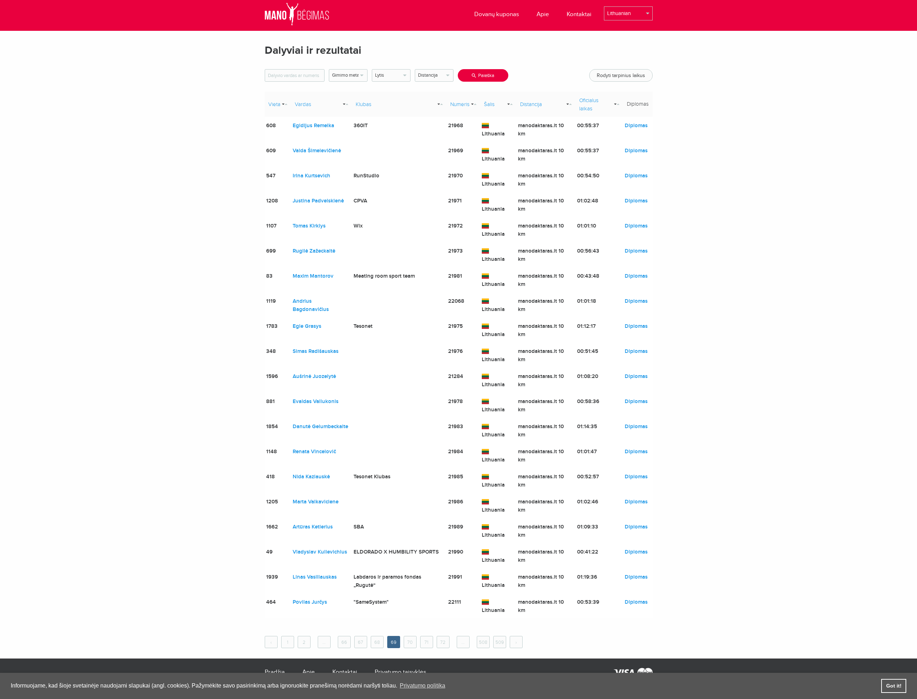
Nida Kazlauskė (311, 476)
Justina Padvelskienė (318, 200)
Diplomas (636, 125)
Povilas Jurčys (310, 602)
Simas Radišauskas (316, 351)
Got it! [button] (894, 686)
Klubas (363, 104)
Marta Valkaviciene (316, 501)
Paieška (486, 75)
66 (344, 642)
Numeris (460, 104)
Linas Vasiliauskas (315, 577)
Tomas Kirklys (309, 225)
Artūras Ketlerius (313, 526)
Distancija (531, 104)
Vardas (303, 104)
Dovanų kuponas (496, 14)
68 (377, 642)
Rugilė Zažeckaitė (314, 251)
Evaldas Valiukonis (316, 401)
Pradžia (275, 672)
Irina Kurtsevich (311, 175)
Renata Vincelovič (314, 451)
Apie (543, 14)
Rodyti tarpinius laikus (621, 75)
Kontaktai (579, 14)
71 (426, 642)
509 (499, 642)
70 (410, 642)
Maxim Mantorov (313, 276)
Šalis (489, 104)
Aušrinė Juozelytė (314, 376)
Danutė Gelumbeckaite (320, 426)
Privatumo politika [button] (422, 686)
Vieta (274, 104)
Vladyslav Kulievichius (320, 552)
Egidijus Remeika (313, 125)
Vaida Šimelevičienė (317, 150)
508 (483, 642)
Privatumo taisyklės (400, 672)
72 (443, 642)
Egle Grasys (307, 326)
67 (360, 642)
